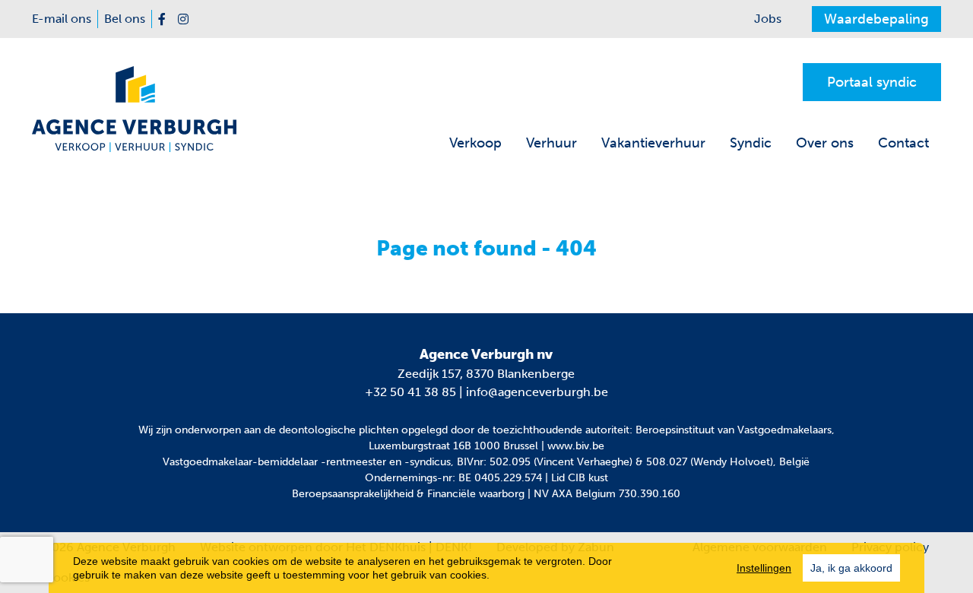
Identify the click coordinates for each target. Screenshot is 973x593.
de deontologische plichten (331, 429)
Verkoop (475, 143)
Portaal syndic (872, 82)
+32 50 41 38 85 (410, 392)
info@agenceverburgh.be (537, 392)
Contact (903, 143)
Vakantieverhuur (653, 143)
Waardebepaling (876, 19)
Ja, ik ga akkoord (851, 568)
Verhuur (551, 143)
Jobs (767, 18)
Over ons (825, 143)
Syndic (751, 143)
